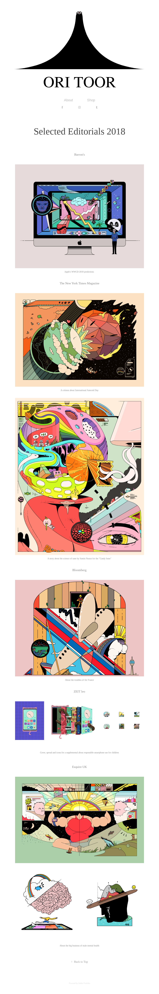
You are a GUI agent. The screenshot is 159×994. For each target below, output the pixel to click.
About (68, 100)
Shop (91, 100)
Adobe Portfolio (84, 983)
